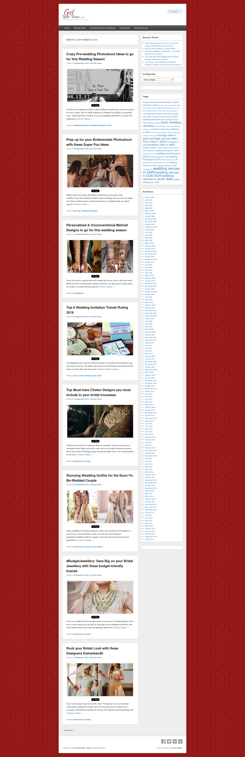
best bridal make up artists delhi (167, 105)
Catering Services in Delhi (157, 113)
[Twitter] (169, 741)
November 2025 (150, 221)
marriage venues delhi (163, 138)
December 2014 (150, 480)
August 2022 (149, 318)
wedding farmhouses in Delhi (162, 155)
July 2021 (148, 345)
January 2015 (150, 477)
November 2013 (150, 507)
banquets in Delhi (150, 105)
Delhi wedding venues (162, 124)
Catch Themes (177, 748)
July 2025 (148, 232)
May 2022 (148, 326)
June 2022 (148, 324)
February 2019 (150, 407)
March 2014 (149, 496)
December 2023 (150, 283)
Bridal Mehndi (78, 293)
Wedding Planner (148, 163)
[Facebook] (163, 741)
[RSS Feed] (180, 741)
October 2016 (150, 453)
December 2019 (150, 380)
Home (67, 28)
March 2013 (149, 526)
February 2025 (150, 246)
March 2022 (149, 329)
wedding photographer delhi (159, 156)
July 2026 (148, 200)
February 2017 (150, 447)
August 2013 (149, 512)
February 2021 (150, 356)
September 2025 (151, 227)
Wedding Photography (81, 125)
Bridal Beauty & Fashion (82, 461)
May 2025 (148, 237)
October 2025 (150, 224)
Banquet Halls (79, 28)
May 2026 (148, 205)
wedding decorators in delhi (167, 150)
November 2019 (150, 383)
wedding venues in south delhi (158, 177)
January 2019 (150, 410)
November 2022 (150, 313)
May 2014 (148, 493)
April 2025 (148, 240)
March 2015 (149, 472)
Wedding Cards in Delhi (93, 375)
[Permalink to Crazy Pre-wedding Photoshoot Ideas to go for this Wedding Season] (100, 101)
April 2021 (148, 351)
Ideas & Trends (78, 375)
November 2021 (150, 337)
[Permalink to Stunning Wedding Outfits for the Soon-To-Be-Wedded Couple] (100, 523)
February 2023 (150, 305)
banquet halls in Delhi (169, 102)
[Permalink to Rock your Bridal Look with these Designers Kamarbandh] (100, 696)
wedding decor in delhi (149, 154)
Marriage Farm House (149, 136)
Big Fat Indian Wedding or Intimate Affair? (160, 48)
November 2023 (150, 286)
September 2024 (151, 259)
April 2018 (148, 431)
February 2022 (150, 332)
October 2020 (150, 367)
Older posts (68, 730)
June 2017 (148, 445)
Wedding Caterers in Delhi (152, 147)
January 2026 (150, 216)
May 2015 (148, 466)
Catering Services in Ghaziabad (102, 28)
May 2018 (148, 429)
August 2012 (149, 539)
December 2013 (150, 504)
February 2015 (150, 474)
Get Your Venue (96, 63)
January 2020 (150, 378)
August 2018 (149, 421)
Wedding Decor (151, 151)
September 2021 (151, 340)
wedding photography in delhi (169, 160)
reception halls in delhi (161, 144)
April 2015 (148, 469)
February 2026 (150, 213)
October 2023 (150, 289)
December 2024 (150, 251)
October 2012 (150, 534)
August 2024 (149, 262)
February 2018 (150, 437)
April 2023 (148, 299)
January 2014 (150, 501)
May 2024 (148, 270)
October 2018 (150, 415)
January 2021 (150, 359)
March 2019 (149, 404)
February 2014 (150, 499)
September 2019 (151, 388)
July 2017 (148, 442)
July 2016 (148, 458)
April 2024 (148, 272)
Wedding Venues (141, 28)
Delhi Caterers (153, 116)
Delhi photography (166, 116)
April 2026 (148, 208)
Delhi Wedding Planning (151, 123)
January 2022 (150, 334)
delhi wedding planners (169, 119)
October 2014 (150, 485)
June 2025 (148, 235)
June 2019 (148, 396)
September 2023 (151, 291)
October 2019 (150, 386)
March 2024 (149, 275)
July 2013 (148, 515)
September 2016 (151, 456)
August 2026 (149, 197)
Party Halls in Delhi (154, 141)
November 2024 (150, 254)
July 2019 (148, 394)
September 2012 (151, 536)
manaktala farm (176, 132)
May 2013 (148, 520)
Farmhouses (125, 28)
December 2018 (150, 412)
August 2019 (149, 391)
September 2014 (151, 488)
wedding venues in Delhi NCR (161, 174)
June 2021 (148, 348)
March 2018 (149, 434)
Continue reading (84, 118)
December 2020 (150, 361)
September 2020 (151, 369)
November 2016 (150, 450)
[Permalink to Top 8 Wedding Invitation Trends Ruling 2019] (100, 355)
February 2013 (150, 528)
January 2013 (150, 531)
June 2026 (148, 202)
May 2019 (148, 399)
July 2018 (148, 423)
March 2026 (149, 211)
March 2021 (149, 353)
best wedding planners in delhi (152, 111)
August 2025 (149, 229)
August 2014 (149, 491)
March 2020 (149, 372)
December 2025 (150, 219)
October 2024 (150, 256)
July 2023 (148, 297)
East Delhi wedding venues (162, 126)
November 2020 (150, 364)
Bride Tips (77, 211)
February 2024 (150, 278)
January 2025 (150, 248)
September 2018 (151, 418)
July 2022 (148, 321)
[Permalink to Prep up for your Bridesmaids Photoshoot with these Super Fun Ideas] (100, 187)
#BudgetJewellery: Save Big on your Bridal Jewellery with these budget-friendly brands (99, 565)
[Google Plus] (175, 741)
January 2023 (150, 307)
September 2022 (151, 316)
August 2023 (149, 294)
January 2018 (150, 439)
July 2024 (148, 264)
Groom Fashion (97, 547)
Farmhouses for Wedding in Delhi (161, 132)
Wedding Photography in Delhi (101, 125)
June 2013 (148, 518)
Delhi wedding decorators (160, 118)
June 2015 (148, 464)
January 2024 (150, 280)
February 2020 (150, 375)
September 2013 (151, 509)
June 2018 (148, 426)
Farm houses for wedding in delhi (161, 130)
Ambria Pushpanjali (151, 102)
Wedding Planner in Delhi (161, 163)
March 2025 (149, 243)
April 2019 (148, 402)
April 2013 (148, 523)
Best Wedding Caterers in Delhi (170, 108)
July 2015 (148, 461)
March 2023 (149, 302)
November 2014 (150, 482)
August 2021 (149, 342)
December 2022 (150, 310)
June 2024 (148, 267)
